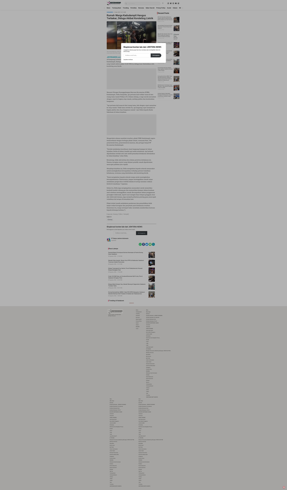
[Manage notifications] (284, 487)
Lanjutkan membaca (128, 59)
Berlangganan (155, 55)
